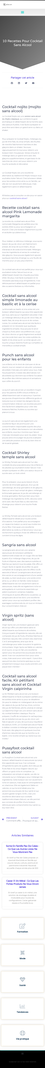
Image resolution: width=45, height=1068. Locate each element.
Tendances (22, 1012)
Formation (22, 931)
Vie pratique (22, 1038)
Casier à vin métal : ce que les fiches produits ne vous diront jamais (22, 884)
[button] (22, 12)
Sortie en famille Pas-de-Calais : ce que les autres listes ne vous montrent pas (22, 849)
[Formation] (22, 926)
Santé (22, 985)
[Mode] (22, 952)
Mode (22, 958)
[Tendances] (22, 1006)
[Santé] (22, 979)
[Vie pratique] (22, 1033)
